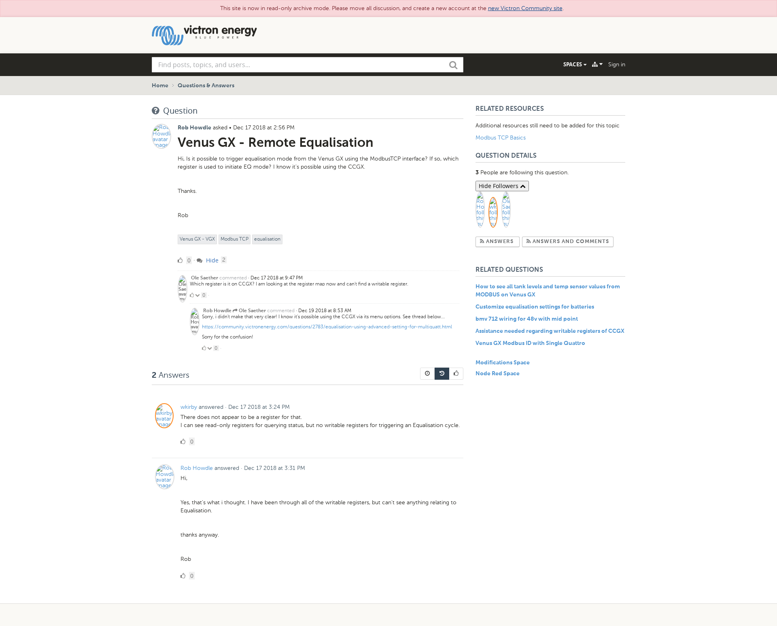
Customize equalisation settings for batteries (535, 307)
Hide (211, 260)
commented (233, 278)
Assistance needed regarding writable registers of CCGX (550, 331)
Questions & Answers (206, 86)
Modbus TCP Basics (501, 137)
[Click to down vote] (198, 295)
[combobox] (307, 64)
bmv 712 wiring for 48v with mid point (527, 319)
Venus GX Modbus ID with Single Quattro (530, 343)
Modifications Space (503, 363)
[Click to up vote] (192, 295)
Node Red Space (498, 373)
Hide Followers (499, 186)
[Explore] (597, 64)
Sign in (616, 64)
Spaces (573, 64)
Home (160, 86)
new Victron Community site (525, 8)
